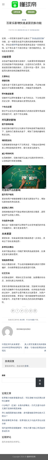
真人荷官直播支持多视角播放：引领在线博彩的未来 (35, 347)
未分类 (24, 20)
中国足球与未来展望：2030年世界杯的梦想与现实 (12, 347)
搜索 (3, 375)
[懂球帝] (24, 4)
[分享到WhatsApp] (13, 311)
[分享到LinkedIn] (35, 311)
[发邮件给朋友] (26, 311)
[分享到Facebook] (17, 311)
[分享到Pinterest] (31, 311)
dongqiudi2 (34, 30)
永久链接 (31, 320)
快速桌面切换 (38, 38)
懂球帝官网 (31, 457)
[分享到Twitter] (22, 311)
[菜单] (3, 4)
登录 (27, 366)
